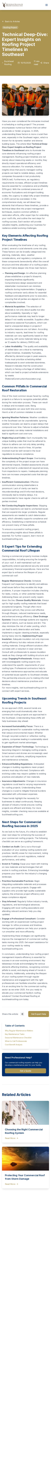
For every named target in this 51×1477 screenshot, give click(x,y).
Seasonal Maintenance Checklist (18, 1038)
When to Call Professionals (16, 1041)
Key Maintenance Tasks (14, 1034)
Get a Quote (25, 1071)
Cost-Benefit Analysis (13, 1045)
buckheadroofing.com (12, 539)
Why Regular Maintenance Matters (19, 1031)
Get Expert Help (38, 1014)
